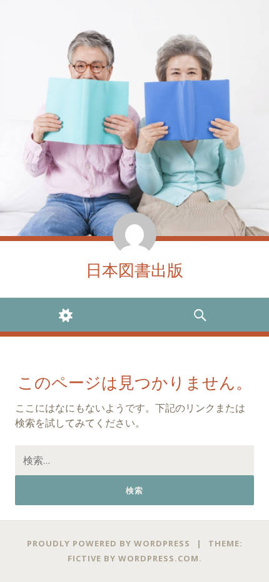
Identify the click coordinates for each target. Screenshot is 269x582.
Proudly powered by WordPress (108, 543)
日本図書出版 (134, 270)
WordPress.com (158, 558)
